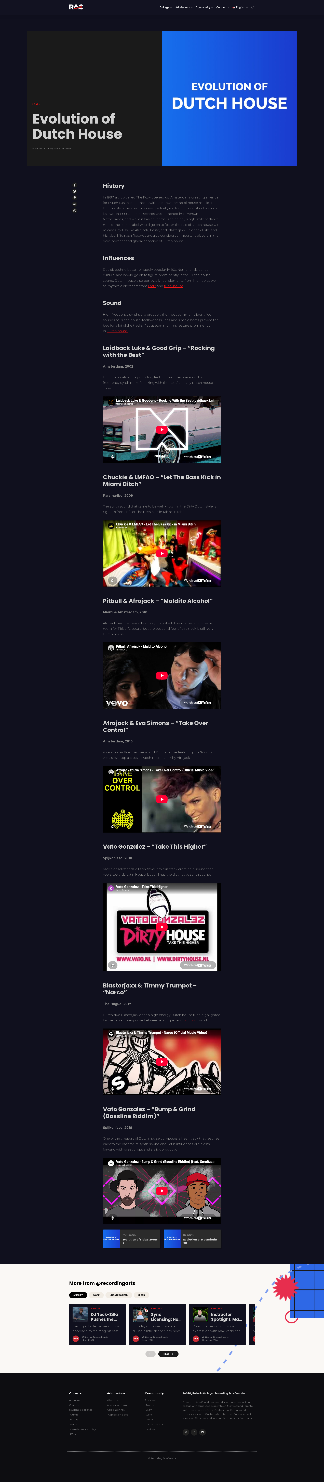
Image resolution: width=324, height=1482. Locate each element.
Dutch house (117, 331)
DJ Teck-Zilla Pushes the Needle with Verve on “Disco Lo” (104, 1317)
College (164, 7)
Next (166, 1354)
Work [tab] (96, 1295)
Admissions (182, 7)
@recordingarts (100, 1337)
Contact (221, 7)
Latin (152, 286)
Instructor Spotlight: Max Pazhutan (226, 1317)
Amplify (96, 1308)
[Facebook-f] (194, 1432)
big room (190, 1020)
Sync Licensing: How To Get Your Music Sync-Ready (166, 1317)
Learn (36, 104)
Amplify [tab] (78, 1295)
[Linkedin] (202, 1432)
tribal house (173, 286)
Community (203, 7)
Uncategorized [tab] (119, 1295)
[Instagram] (186, 1432)
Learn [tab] (141, 1295)
